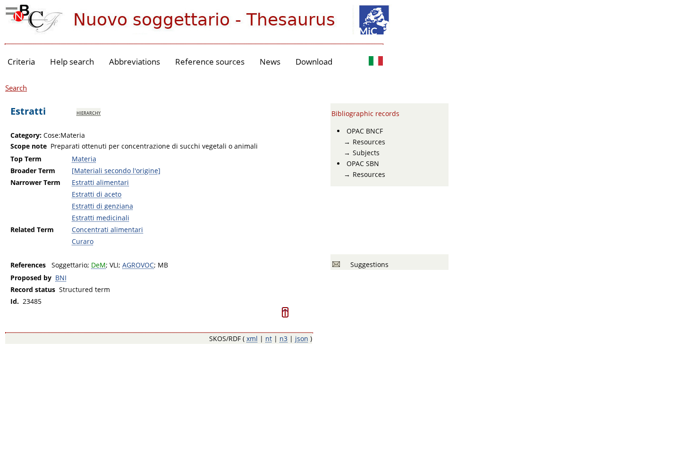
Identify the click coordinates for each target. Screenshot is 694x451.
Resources (369, 141)
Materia (84, 158)
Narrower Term (35, 182)
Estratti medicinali (100, 217)
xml (252, 338)
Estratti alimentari (100, 182)
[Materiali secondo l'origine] (116, 170)
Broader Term (32, 170)
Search (16, 87)
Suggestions (368, 264)
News (270, 61)
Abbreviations (134, 61)
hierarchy (88, 112)
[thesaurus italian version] (375, 62)
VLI (114, 264)
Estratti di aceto (96, 194)
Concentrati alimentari (107, 229)
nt (268, 338)
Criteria (21, 61)
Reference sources (210, 61)
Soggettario (69, 264)
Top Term (26, 158)
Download (314, 61)
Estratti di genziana (102, 205)
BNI (61, 277)
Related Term (32, 229)
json (301, 338)
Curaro (82, 241)
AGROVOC (138, 264)
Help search (72, 61)
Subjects (366, 152)
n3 (283, 338)
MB (163, 264)
